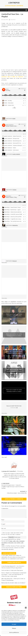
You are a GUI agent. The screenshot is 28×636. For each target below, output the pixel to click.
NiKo (2, 578)
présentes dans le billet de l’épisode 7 (12, 76)
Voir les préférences (14, 632)
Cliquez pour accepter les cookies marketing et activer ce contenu (14, 314)
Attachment (4, 537)
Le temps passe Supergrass (16, 570)
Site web (3, 528)
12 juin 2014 (5, 19)
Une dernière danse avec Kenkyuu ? (16, 582)
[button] (26, 607)
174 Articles (20, 471)
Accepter (14, 624)
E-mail (3, 524)
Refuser (14, 628)
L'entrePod (12, 19)
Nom (2, 519)
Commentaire (4, 508)
